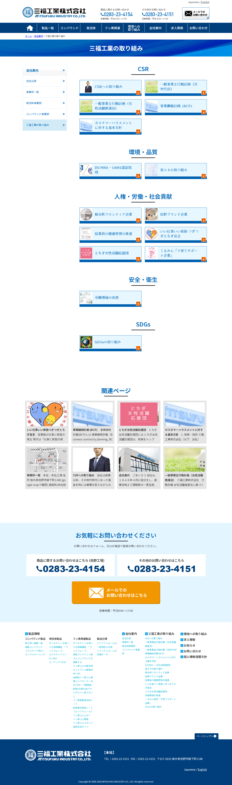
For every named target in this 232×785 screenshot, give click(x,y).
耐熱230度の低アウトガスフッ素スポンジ (83, 692)
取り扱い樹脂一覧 (34, 643)
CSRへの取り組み (153, 638)
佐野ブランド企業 (154, 676)
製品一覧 (48, 28)
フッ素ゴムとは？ (82, 715)
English (205, 2)
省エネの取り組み (154, 668)
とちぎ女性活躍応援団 (156, 691)
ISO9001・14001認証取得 (157, 665)
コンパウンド (69, 28)
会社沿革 (126, 638)
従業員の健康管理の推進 (157, 680)
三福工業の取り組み (161, 633)
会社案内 (155, 28)
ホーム (30, 28)
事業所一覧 (127, 642)
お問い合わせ (198, 28)
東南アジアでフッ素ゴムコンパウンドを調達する (83, 658)
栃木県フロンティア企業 (157, 672)
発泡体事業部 (128, 646)
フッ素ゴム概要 (80, 719)
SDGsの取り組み (153, 706)
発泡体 (91, 28)
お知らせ (189, 645)
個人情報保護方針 (195, 657)
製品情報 (34, 633)
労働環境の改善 (152, 695)
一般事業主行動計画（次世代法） (161, 649)
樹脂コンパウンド (34, 647)
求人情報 (177, 28)
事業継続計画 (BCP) (154, 653)
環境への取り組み (134, 28)
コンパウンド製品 (35, 638)
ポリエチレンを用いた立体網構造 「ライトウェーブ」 (59, 646)
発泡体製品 (55, 638)
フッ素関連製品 (82, 638)
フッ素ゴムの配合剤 (83, 665)
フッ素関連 (112, 28)
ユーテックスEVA (57, 662)
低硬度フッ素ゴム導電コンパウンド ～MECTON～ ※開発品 (83, 681)
